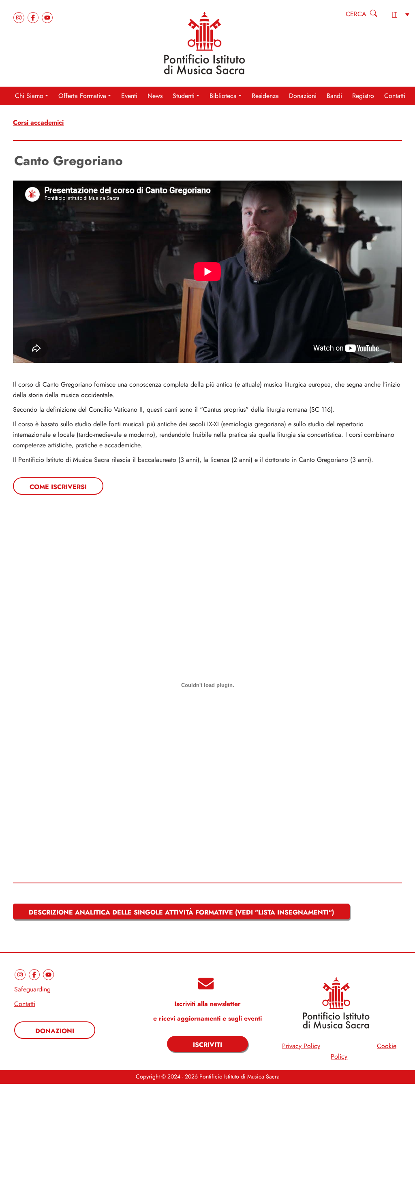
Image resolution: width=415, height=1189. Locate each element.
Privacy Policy (301, 1046)
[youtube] (47, 16)
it (394, 14)
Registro (363, 95)
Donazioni (303, 95)
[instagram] (20, 16)
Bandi (334, 95)
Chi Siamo (29, 95)
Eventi (129, 95)
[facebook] (34, 16)
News (155, 95)
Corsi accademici (38, 122)
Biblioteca (223, 95)
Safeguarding (32, 989)
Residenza (265, 95)
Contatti (394, 95)
